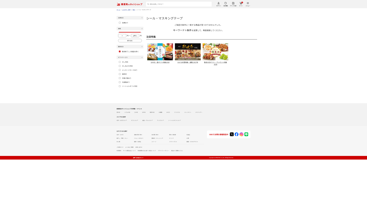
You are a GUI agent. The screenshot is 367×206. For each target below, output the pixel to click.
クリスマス (177, 112)
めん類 (118, 141)
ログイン (218, 5)
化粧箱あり (126, 82)
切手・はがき (120, 134)
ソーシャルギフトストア (174, 120)
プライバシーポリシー (163, 150)
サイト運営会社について (129, 150)
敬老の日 (152, 112)
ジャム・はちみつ (138, 138)
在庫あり (125, 23)
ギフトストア (134, 120)
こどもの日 (127, 112)
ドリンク (171, 138)
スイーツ (154, 141)
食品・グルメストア (147, 120)
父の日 (136, 112)
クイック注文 (233, 5)
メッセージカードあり (129, 70)
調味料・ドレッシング (157, 138)
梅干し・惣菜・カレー (122, 138)
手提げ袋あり (126, 78)
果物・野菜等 (172, 134)
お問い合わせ (138, 147)
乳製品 (188, 134)
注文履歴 (225, 5)
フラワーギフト (173, 141)
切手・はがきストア (122, 120)
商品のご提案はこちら (177, 150)
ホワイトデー (198, 112)
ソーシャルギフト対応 (129, 86)
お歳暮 (160, 112)
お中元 (144, 112)
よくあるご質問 (129, 147)
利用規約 (119, 150)
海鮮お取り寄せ (138, 134)
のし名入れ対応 (127, 66)
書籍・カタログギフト (192, 141)
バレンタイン (187, 112)
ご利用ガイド (120, 147)
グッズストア (160, 120)
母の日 (118, 112)
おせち (168, 112)
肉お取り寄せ (155, 134)
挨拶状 (124, 74)
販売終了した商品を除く (130, 51)
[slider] (118, 32)
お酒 (188, 138)
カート (241, 5)
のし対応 (125, 62)
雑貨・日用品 (137, 141)
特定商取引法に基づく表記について (147, 150)
